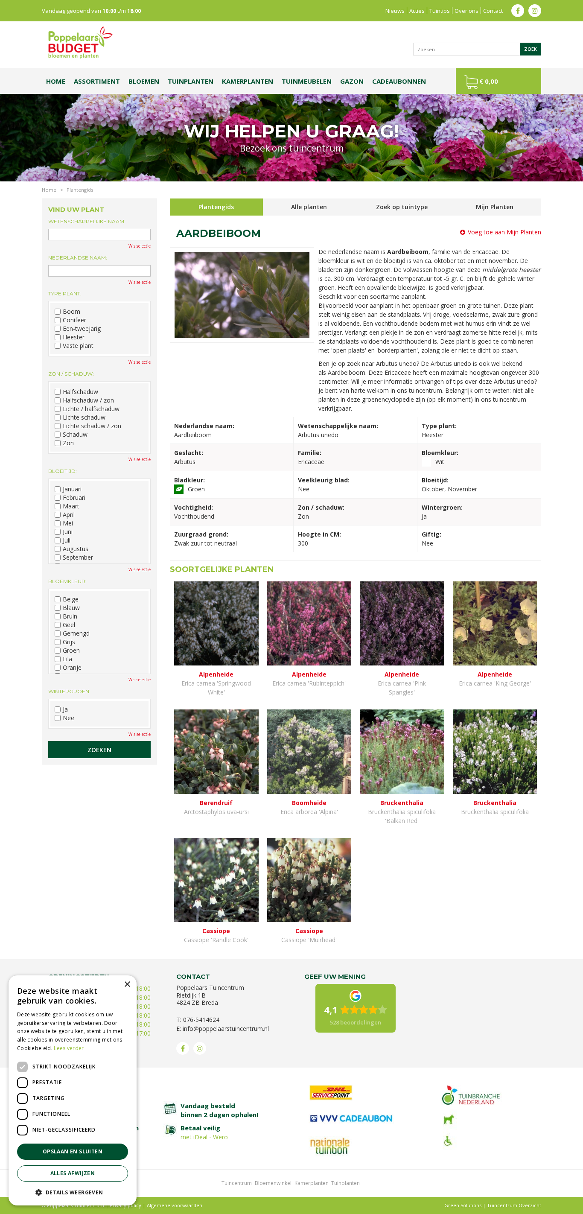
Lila (67, 659)
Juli (66, 540)
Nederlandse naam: (77, 257)
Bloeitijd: (62, 471)
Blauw (71, 608)
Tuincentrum (237, 1183)
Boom (71, 312)
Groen (71, 651)
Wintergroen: (69, 691)
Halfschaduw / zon (88, 400)
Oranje (72, 668)
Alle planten (309, 207)
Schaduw (75, 435)
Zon (68, 443)
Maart (71, 506)
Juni (68, 532)
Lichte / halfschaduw (91, 409)
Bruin (70, 616)
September (78, 557)
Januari (72, 489)
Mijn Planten (494, 207)
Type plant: (65, 293)
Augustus (75, 549)
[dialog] (73, 1090)
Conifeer (74, 320)
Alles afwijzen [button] (72, 1173)
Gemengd (76, 633)
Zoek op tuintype (402, 207)
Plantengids (216, 207)
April (69, 515)
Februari (74, 498)
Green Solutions (462, 1205)
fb (517, 10)
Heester (74, 337)
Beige (71, 599)
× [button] (127, 984)
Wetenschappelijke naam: (86, 221)
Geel (69, 625)
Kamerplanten (311, 1183)
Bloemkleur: (67, 581)
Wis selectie (139, 245)
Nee (68, 718)
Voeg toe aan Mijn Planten (504, 232)
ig (534, 10)
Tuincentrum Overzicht (514, 1205)
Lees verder (69, 1048)
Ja (65, 709)
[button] (72, 1192)
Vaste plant (78, 346)
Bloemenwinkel (273, 1183)
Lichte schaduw (84, 417)
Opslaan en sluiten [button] (72, 1151)
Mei (68, 523)
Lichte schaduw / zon (92, 426)
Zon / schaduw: (71, 374)
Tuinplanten (345, 1183)
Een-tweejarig (82, 329)
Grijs (69, 642)
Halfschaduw (80, 392)
